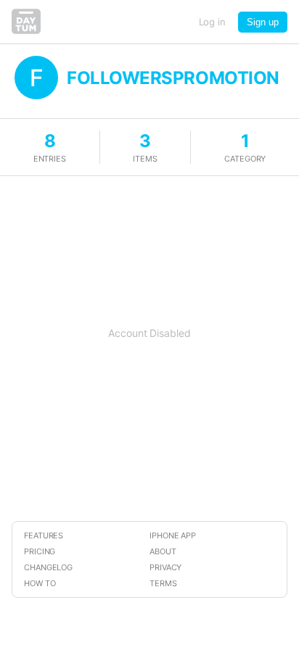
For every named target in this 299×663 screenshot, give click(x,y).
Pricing (39, 551)
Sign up (263, 22)
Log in (212, 22)
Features (43, 535)
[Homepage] (26, 30)
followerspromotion (173, 77)
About (163, 551)
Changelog (48, 567)
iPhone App (173, 535)
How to (40, 583)
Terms (163, 583)
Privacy (165, 567)
